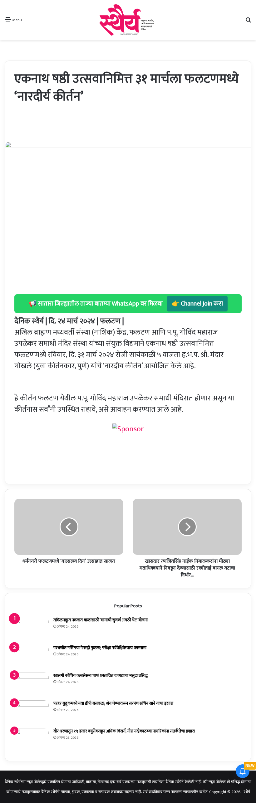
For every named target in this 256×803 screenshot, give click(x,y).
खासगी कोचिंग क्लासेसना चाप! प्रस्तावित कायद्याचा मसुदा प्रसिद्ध (100, 675)
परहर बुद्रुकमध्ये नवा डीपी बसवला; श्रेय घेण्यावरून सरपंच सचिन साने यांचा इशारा (113, 703)
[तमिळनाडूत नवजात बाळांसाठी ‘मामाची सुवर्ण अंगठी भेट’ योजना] (31, 628)
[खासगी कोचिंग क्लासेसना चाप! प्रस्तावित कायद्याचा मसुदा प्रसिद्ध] (31, 684)
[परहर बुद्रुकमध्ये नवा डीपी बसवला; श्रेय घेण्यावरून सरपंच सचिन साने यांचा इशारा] (31, 712)
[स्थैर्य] (128, 20)
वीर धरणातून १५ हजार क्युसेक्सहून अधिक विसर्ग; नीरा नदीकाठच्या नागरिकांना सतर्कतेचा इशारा (124, 731)
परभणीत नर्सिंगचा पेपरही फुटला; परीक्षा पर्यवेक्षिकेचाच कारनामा (99, 647)
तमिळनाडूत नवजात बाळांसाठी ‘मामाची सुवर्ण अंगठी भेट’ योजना (100, 620)
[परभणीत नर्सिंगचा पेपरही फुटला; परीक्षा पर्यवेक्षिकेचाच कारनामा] (31, 656)
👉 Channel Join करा (197, 303)
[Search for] (248, 22)
